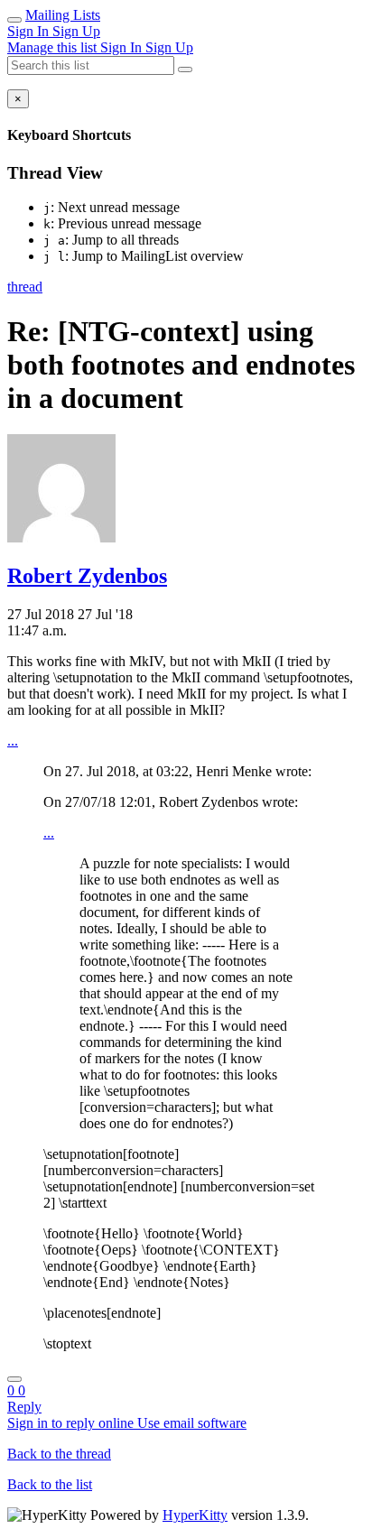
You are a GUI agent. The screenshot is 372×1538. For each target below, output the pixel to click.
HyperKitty (195, 1515)
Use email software (191, 1423)
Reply (24, 1406)
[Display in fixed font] (14, 1379)
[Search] (185, 69)
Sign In (29, 31)
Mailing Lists (62, 15)
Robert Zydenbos (87, 576)
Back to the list (49, 1484)
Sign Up (76, 31)
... (12, 740)
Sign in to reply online (72, 1423)
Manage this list (53, 47)
